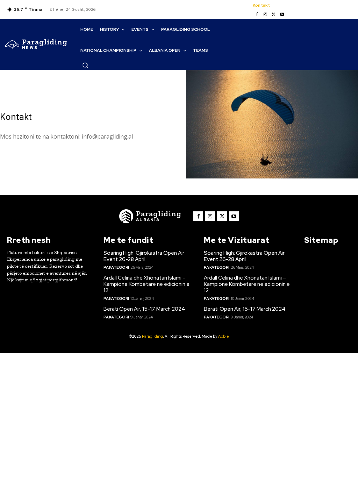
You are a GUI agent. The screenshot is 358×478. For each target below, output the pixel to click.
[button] (85, 65)
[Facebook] (257, 14)
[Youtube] (282, 14)
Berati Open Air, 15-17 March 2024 (144, 308)
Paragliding (152, 336)
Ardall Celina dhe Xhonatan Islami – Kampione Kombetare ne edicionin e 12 (146, 284)
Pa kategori (116, 267)
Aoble (223, 336)
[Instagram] (265, 14)
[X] (274, 14)
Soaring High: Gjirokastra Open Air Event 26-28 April (143, 256)
